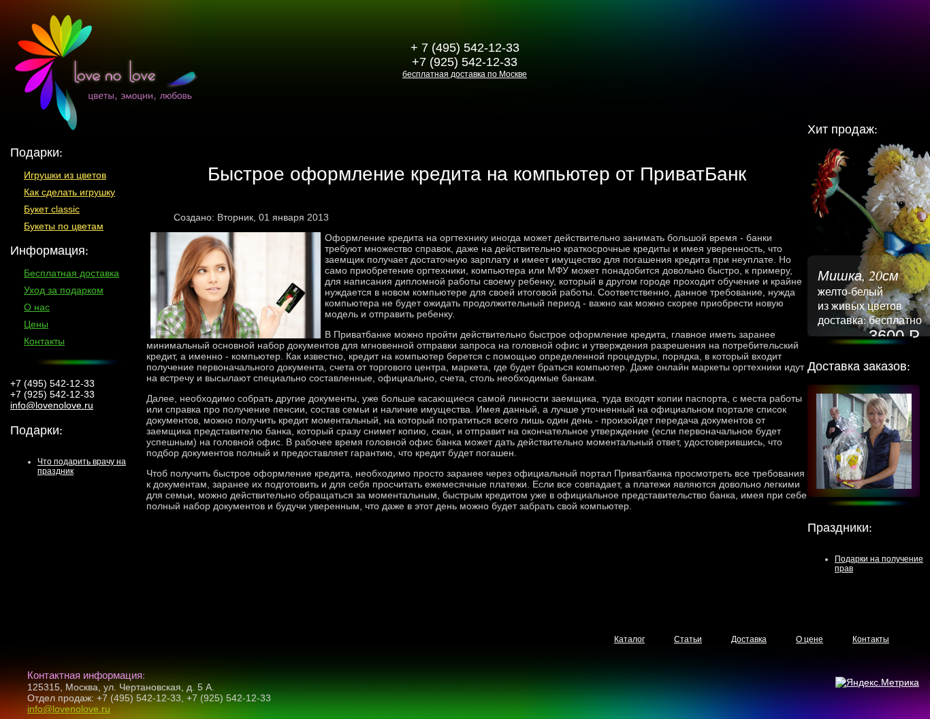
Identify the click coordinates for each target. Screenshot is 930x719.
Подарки (34, 429)
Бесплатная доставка (71, 273)
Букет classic (52, 209)
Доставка (749, 639)
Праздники (838, 527)
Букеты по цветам (63, 226)
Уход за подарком (63, 290)
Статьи (688, 639)
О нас (37, 307)
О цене (809, 639)
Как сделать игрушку (69, 192)
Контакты (44, 341)
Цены (36, 324)
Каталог (629, 639)
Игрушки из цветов (65, 175)
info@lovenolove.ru (51, 405)
